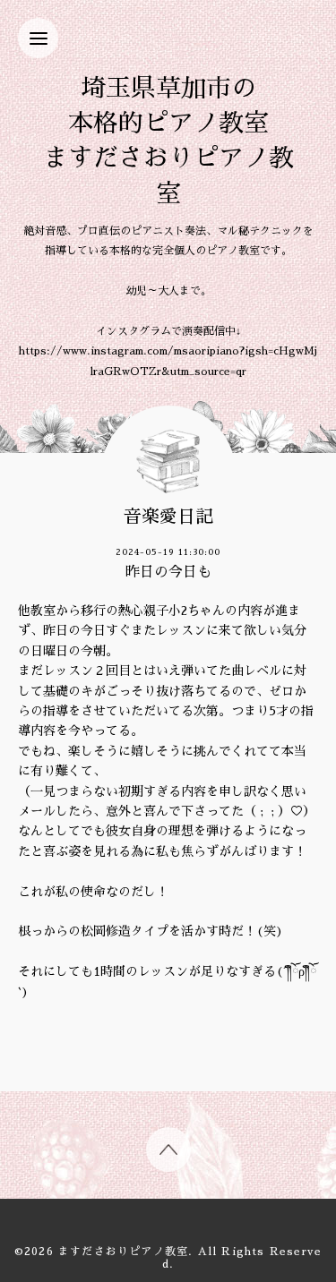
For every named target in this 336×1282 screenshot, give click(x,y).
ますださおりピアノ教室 (123, 1251)
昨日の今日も (168, 572)
